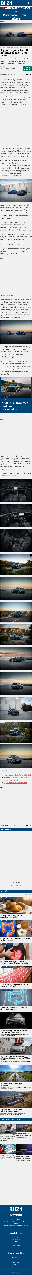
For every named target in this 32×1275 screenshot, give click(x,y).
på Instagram (16, 1262)
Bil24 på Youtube (16, 1265)
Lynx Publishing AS (15, 1272)
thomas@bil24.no (16, 1239)
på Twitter (16, 1260)
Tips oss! (28, 70)
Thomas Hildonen (16, 1247)
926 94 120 (28, 67)
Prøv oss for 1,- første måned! (16, 16)
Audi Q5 (18, 885)
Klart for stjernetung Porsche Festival (17, 775)
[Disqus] (16, 856)
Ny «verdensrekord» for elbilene (15, 783)
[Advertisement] (16, 126)
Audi (12, 885)
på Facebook (16, 1257)
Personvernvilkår (16, 1271)
